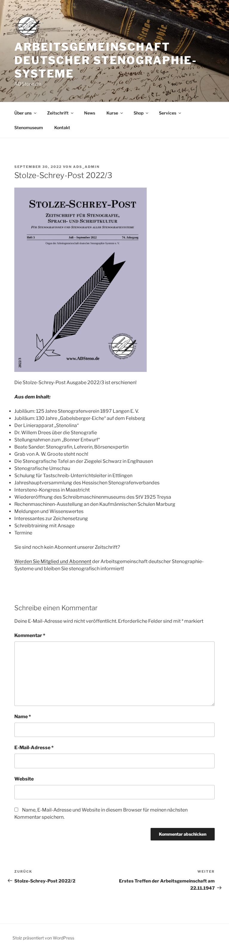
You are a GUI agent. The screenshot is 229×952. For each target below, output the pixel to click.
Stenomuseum (28, 127)
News (89, 112)
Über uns (23, 112)
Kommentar (29, 635)
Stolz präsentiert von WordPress (43, 937)
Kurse (112, 112)
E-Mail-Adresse (34, 747)
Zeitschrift (58, 112)
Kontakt (62, 127)
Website (24, 779)
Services (167, 112)
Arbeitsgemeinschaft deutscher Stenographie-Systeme (105, 60)
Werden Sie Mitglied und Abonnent (52, 561)
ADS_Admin (86, 167)
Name (22, 716)
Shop (138, 112)
